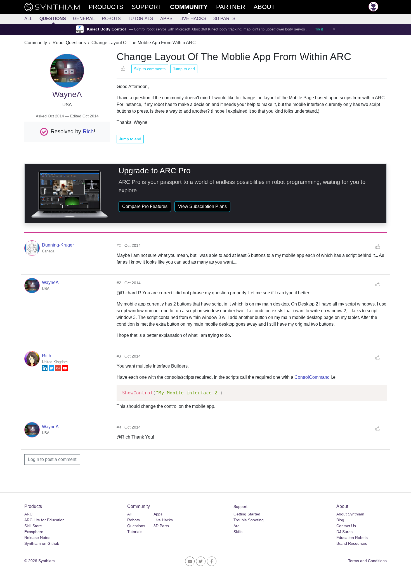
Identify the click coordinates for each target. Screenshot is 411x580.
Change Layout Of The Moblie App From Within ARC (143, 42)
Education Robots (352, 537)
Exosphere (33, 531)
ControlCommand (312, 377)
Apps (166, 18)
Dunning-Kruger (58, 245)
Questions (52, 18)
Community (35, 42)
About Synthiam (350, 514)
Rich (88, 131)
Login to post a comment (52, 459)
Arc (236, 526)
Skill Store (33, 526)
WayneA (50, 282)
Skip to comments (150, 69)
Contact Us (346, 526)
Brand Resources (351, 543)
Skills (237, 531)
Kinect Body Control (106, 29)
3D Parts (224, 18)
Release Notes (37, 537)
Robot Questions (69, 42)
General (84, 18)
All (28, 18)
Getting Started (246, 514)
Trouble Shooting (248, 520)
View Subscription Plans (202, 206)
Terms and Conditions (367, 560)
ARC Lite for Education (44, 520)
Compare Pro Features (144, 206)
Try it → (321, 29)
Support (240, 506)
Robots (111, 18)
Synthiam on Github (41, 543)
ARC (28, 514)
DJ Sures (344, 531)
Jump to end (184, 69)
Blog (340, 520)
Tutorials (140, 18)
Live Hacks (192, 18)
